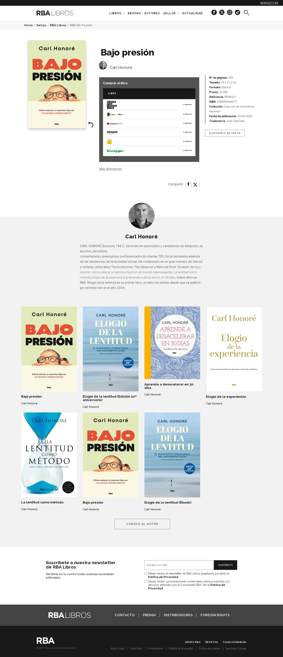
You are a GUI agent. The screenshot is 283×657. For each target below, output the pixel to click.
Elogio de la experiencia (226, 397)
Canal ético (136, 648)
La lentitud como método (42, 502)
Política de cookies (209, 648)
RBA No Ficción (81, 25)
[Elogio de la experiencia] (234, 349)
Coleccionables (234, 642)
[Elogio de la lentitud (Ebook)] (172, 454)
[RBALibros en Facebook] (214, 12)
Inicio (28, 25)
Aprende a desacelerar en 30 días (168, 386)
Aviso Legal (117, 648)
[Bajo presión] (49, 348)
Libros (115, 13)
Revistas (211, 642)
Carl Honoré (121, 67)
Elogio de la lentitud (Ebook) (167, 502)
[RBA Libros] (61, 13)
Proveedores (155, 648)
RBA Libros (58, 25)
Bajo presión (31, 396)
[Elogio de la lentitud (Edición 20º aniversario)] (111, 348)
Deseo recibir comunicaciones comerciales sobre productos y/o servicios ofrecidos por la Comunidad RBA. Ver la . (188, 585)
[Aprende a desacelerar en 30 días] (172, 342)
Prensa (149, 615)
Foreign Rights (215, 615)
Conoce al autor (142, 524)
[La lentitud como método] (49, 454)
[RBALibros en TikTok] (237, 12)
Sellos (169, 13)
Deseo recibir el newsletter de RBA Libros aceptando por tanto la (188, 575)
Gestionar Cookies (235, 648)
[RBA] (46, 642)
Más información (110, 169)
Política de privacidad (181, 648)
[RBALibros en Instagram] (230, 12)
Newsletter (269, 3)
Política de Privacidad (163, 577)
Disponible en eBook (225, 133)
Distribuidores (178, 615)
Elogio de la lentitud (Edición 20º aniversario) (109, 398)
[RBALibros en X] (222, 12)
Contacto (125, 615)
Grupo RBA (193, 642)
